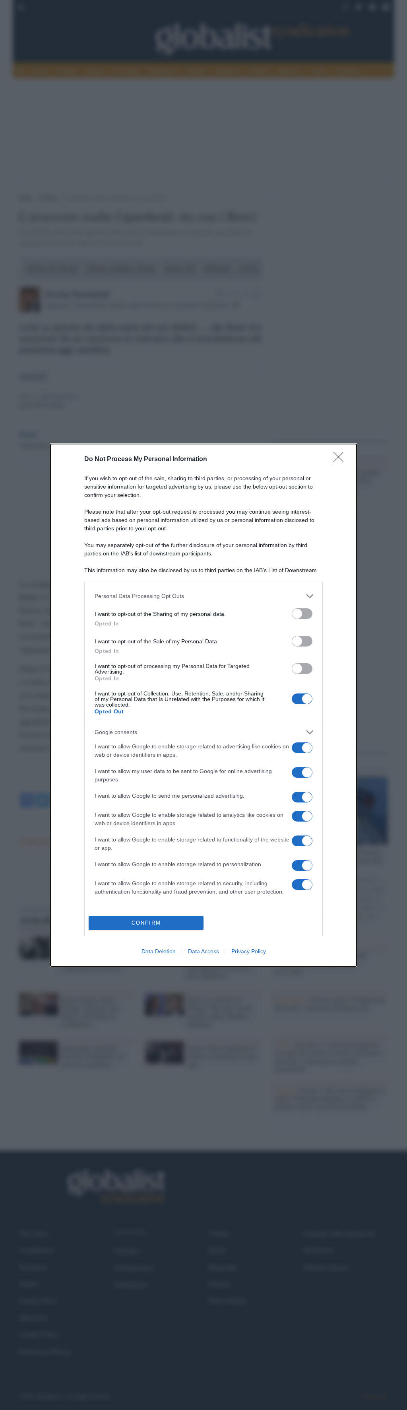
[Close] (341, 459)
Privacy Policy (248, 951)
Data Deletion (158, 951)
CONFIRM (146, 923)
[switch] (302, 613)
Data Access (203, 951)
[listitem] (203, 596)
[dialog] (203, 705)
